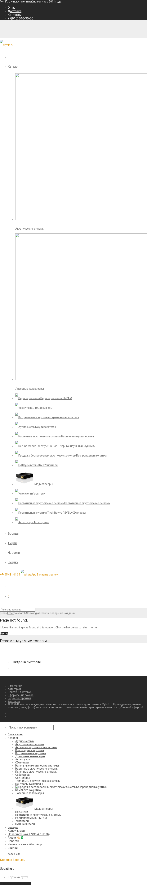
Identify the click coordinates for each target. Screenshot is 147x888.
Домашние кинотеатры (30, 756)
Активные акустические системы (36, 747)
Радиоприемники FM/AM (31, 817)
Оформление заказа (20, 695)
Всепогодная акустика (29, 750)
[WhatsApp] (28, 574)
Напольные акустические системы (37, 765)
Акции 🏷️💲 (16, 837)
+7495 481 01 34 (10, 574)
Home (4, 633)
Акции (12, 543)
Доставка (14, 11)
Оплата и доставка (20, 692)
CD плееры (22, 762)
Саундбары (22, 777)
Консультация (17, 830)
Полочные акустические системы (36, 771)
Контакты (15, 15)
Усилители (22, 820)
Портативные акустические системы (38, 814)
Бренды (13, 533)
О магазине (15, 685)
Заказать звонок (47, 574)
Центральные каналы (29, 783)
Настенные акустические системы (36, 768)
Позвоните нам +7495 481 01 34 (28, 834)
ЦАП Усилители (25, 824)
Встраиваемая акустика (30, 753)
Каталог (13, 66)
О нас (11, 7)
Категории (14, 688)
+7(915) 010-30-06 (20, 18)
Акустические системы (29, 744)
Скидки (13, 562)
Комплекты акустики (28, 790)
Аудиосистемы (24, 741)
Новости (14, 552)
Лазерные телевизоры (29, 793)
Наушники (21, 811)
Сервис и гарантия (19, 698)
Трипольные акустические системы (37, 780)
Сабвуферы (22, 774)
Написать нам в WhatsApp (25, 844)
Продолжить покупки (15, 883)
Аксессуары (22, 759)
